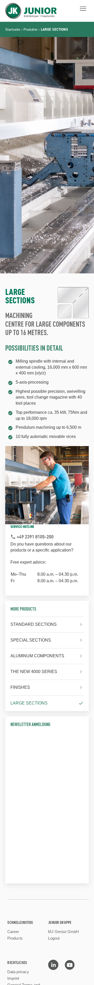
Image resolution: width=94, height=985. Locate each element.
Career (13, 931)
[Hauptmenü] (83, 9)
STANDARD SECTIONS (33, 624)
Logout (54, 938)
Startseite (12, 29)
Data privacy (18, 972)
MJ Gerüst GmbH (63, 931)
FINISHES (20, 687)
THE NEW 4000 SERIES (33, 671)
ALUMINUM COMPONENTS (37, 656)
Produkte (30, 29)
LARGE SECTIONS (29, 703)
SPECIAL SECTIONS (30, 640)
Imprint (13, 978)
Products (15, 938)
